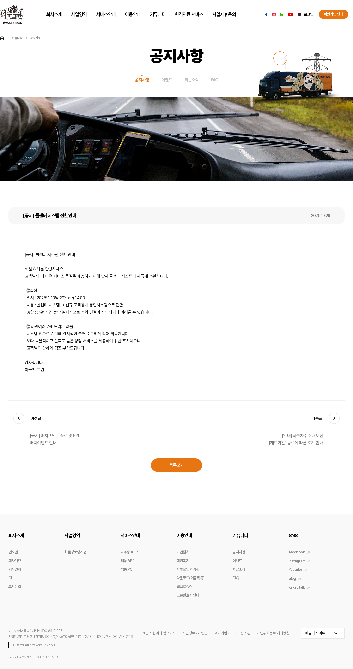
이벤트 (166, 79)
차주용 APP (129, 552)
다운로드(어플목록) (190, 578)
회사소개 (16, 535)
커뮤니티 (240, 535)
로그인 (308, 14)
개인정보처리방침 (195, 633)
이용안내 (184, 535)
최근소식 (191, 79)
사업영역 (72, 535)
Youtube (295, 569)
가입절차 (182, 552)
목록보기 (176, 465)
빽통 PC (127, 569)
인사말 (13, 552)
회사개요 (14, 560)
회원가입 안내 (333, 14)
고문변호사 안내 (188, 595)
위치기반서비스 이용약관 (232, 633)
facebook (297, 552)
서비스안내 (130, 535)
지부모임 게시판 (188, 569)
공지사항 (142, 79)
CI (10, 578)
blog (292, 578)
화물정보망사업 (75, 552)
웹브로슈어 (184, 586)
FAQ (214, 79)
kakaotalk (297, 587)
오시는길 (14, 586)
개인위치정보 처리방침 (273, 633)
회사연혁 (14, 569)
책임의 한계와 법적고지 (159, 633)
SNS (293, 535)
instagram (297, 561)
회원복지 (182, 560)
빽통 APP (127, 560)
